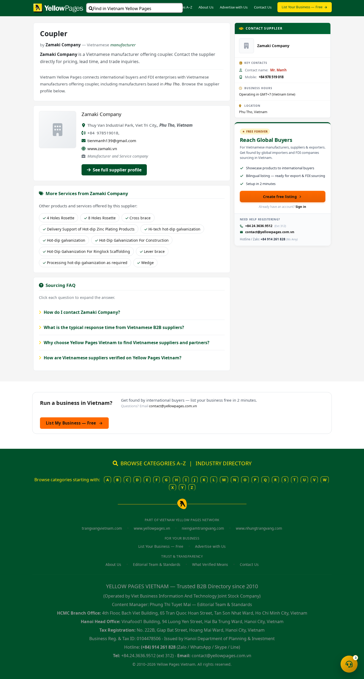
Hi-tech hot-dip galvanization (174, 229)
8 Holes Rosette (102, 217)
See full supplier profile (116, 170)
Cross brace (140, 217)
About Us (206, 7)
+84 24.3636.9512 (258, 226)
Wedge (147, 262)
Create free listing (280, 196)
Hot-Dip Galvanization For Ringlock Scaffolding (88, 251)
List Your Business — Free (302, 7)
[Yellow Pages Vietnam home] (58, 7)
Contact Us (263, 7)
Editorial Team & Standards (156, 564)
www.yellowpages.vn (152, 528)
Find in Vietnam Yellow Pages (122, 8)
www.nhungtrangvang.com (259, 528)
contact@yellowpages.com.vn (269, 232)
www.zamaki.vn (102, 148)
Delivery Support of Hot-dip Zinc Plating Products (91, 229)
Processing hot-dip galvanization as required (87, 262)
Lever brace (154, 251)
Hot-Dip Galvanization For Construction (134, 240)
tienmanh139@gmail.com (111, 140)
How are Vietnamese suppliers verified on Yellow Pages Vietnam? (112, 358)
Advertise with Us (234, 7)
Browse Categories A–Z (174, 7)
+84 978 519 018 (271, 77)
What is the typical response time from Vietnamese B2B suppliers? (113, 327)
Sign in (301, 207)
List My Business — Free (74, 423)
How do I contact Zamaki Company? (81, 312)
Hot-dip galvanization (66, 240)
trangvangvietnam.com (102, 528)
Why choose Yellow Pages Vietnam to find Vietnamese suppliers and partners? (126, 342)
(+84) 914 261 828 (158, 647)
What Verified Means (210, 564)
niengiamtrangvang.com (203, 528)
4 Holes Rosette (60, 217)
